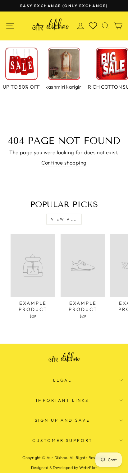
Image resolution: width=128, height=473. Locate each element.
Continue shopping (63, 162)
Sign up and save (62, 420)
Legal (62, 380)
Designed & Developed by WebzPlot (64, 467)
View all (64, 219)
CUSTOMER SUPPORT (62, 440)
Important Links (62, 400)
